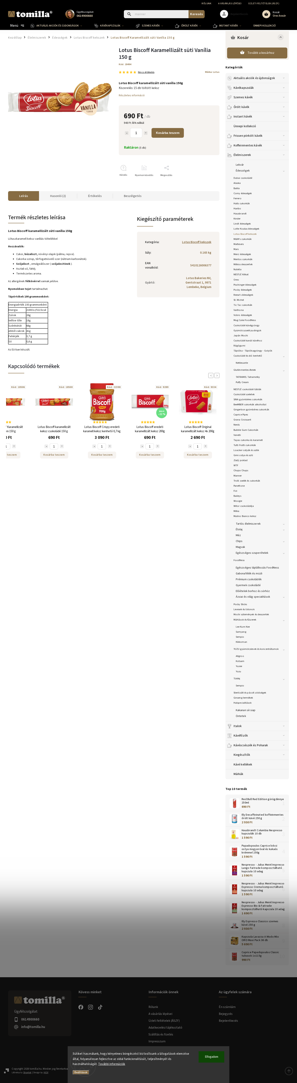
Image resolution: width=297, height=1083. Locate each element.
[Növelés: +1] (145, 133)
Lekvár (240, 165)
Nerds (237, 425)
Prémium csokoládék (249, 579)
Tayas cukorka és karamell (248, 440)
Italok (238, 726)
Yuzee (239, 666)
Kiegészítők (242, 755)
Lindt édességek (242, 223)
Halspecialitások (243, 703)
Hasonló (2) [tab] (58, 196)
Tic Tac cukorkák (243, 305)
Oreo (236, 280)
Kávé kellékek (243, 764)
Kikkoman (241, 642)
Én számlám (227, 1007)
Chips (239, 541)
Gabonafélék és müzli (249, 574)
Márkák (238, 774)
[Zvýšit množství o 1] (14, 446)
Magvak (240, 547)
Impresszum (156, 1041)
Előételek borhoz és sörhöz (253, 591)
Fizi (235, 491)
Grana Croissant (242, 419)
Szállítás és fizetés (160, 1034)
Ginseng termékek (243, 698)
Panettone (239, 486)
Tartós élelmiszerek (248, 524)
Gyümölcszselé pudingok (247, 330)
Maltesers (239, 244)
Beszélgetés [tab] (132, 196)
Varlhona (239, 310)
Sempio (240, 637)
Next (217, 375)
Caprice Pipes (241, 414)
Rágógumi (239, 345)
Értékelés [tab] (95, 196)
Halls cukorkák (242, 203)
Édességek (243, 171)
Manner (238, 475)
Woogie (238, 501)
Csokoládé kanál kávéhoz (248, 340)
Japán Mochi (241, 335)
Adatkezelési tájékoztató (165, 1027)
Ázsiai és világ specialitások (253, 597)
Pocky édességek (243, 290)
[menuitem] (59, 25)
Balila (237, 188)
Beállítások (80, 1072)
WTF (236, 465)
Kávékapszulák (244, 88)
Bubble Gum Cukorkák (246, 430)
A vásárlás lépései (229, 3)
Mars (236, 249)
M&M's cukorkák (243, 239)
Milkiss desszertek (243, 264)
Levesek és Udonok (244, 609)
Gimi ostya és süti (243, 455)
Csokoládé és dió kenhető (248, 356)
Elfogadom (211, 1057)
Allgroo (240, 656)
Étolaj (239, 529)
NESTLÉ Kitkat (241, 274)
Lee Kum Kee (243, 627)
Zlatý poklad (241, 460)
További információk (111, 1064)
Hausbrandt (240, 213)
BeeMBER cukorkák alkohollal (250, 404)
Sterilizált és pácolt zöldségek (250, 692)
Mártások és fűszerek (245, 619)
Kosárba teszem (167, 132)
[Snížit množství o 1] (46, 446)
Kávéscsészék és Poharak (251, 745)
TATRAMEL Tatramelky (248, 377)
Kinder (237, 218)
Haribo (237, 208)
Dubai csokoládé (243, 178)
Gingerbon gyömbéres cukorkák (251, 409)
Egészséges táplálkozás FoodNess (257, 568)
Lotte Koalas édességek (246, 229)
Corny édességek (243, 193)
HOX (46, 1072)
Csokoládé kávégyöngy (246, 325)
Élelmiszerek (242, 155)
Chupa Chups (241, 470)
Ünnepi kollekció (245, 126)
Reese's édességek (243, 295)
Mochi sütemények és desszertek (251, 614)
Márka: (212, 72)
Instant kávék (243, 116)
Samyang (241, 632)
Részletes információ (132, 95)
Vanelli (237, 435)
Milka (236, 511)
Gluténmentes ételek (245, 370)
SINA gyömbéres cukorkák (248, 399)
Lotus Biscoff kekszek (245, 234)
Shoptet (27, 1072)
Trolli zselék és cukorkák (247, 481)
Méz (238, 535)
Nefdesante (242, 363)
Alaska (237, 183)
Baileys (237, 496)
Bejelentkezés (228, 1020)
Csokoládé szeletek (244, 394)
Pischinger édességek (245, 285)
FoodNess (239, 560)
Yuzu (238, 671)
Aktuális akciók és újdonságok (254, 78)
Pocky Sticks (240, 604)
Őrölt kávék (241, 107)
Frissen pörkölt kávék (248, 135)
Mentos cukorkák (243, 259)
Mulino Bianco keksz (245, 516)
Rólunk (206, 3)
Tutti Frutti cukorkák (245, 445)
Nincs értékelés (146, 72)
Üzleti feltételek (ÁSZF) (263, 3)
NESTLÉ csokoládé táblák (247, 389)
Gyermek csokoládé (248, 585)
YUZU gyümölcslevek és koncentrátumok (256, 649)
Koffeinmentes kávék (248, 145)
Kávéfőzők (241, 735)
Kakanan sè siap (246, 710)
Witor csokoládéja (244, 506)
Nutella (237, 269)
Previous (211, 375)
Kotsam (240, 661)
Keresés (196, 14)
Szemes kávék (243, 97)
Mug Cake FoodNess (245, 320)
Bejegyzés (226, 1014)
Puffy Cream (242, 382)
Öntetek (241, 716)
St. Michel (239, 300)
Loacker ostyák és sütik (246, 450)
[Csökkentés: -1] (126, 133)
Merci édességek (242, 254)
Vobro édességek (243, 315)
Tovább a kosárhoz (261, 53)
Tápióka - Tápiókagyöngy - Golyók (253, 351)
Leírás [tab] (23, 196)
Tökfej (237, 678)
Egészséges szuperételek (252, 553)
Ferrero (237, 198)
